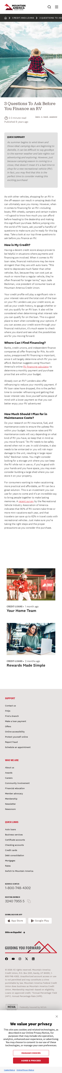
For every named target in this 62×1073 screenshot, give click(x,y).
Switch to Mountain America (19, 871)
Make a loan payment (15, 721)
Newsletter (10, 803)
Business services (14, 834)
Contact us (10, 705)
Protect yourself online (16, 736)
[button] (55, 7)
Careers (9, 777)
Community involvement (17, 783)
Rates (8, 865)
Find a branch (12, 716)
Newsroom (10, 809)
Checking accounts (14, 845)
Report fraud (11, 742)
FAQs (7, 710)
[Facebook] (6, 958)
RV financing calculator (36, 366)
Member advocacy (14, 793)
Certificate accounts (15, 839)
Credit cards (11, 850)
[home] (5, 17)
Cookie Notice (9, 1070)
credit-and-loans (23, 17)
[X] (26, 958)
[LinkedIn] (33, 958)
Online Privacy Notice (25, 1070)
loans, (37, 116)
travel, (45, 116)
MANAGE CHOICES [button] (31, 1053)
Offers (8, 726)
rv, (42, 116)
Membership (11, 798)
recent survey (26, 501)
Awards (8, 772)
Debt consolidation (14, 855)
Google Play (42, 920)
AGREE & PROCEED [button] (31, 1060)
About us (9, 767)
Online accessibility (15, 731)
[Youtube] (13, 958)
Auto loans (10, 829)
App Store (17, 920)
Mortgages (10, 860)
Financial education (15, 788)
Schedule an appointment (18, 747)
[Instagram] (19, 958)
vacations (53, 116)
